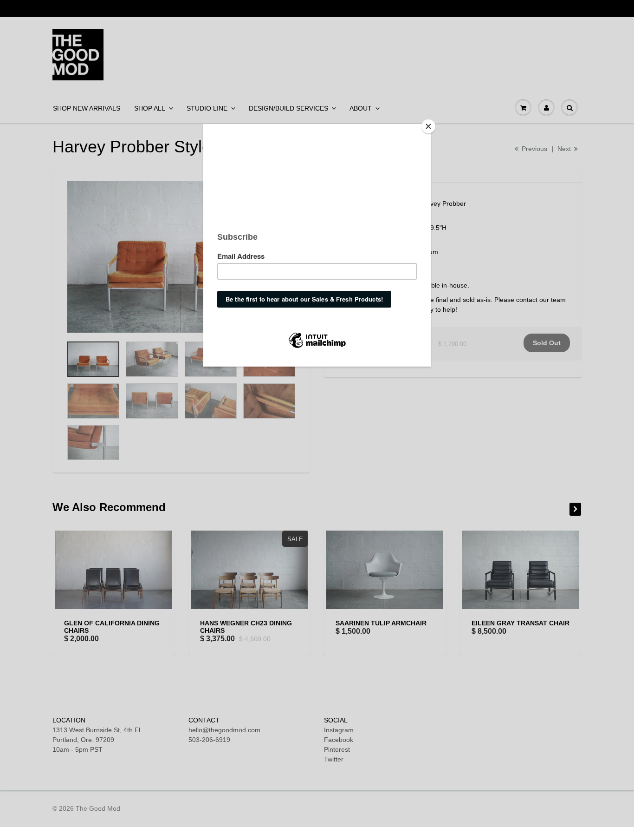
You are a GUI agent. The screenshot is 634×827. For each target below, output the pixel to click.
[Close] (428, 126)
